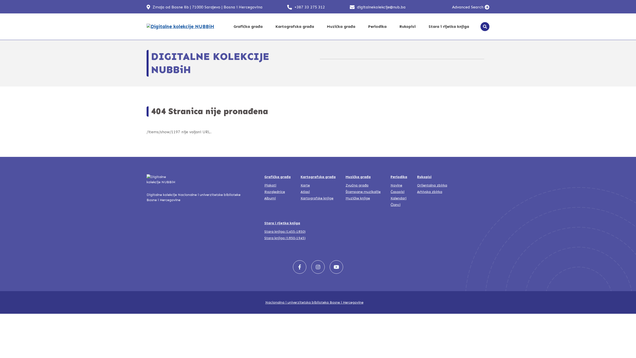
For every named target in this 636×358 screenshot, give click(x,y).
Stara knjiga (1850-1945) (285, 238)
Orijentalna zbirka (432, 185)
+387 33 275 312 (309, 7)
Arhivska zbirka (429, 192)
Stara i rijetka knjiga (449, 26)
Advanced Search (467, 7)
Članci (395, 205)
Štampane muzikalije (363, 192)
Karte (305, 185)
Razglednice (274, 192)
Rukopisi (407, 26)
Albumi (270, 198)
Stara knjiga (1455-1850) (285, 231)
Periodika (377, 26)
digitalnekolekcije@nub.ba (381, 7)
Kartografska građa (295, 26)
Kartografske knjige (317, 198)
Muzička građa (341, 26)
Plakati (270, 185)
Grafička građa (248, 26)
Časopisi (397, 192)
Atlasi (305, 192)
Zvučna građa (357, 185)
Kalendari (398, 198)
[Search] (484, 26)
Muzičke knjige (358, 198)
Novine (396, 185)
